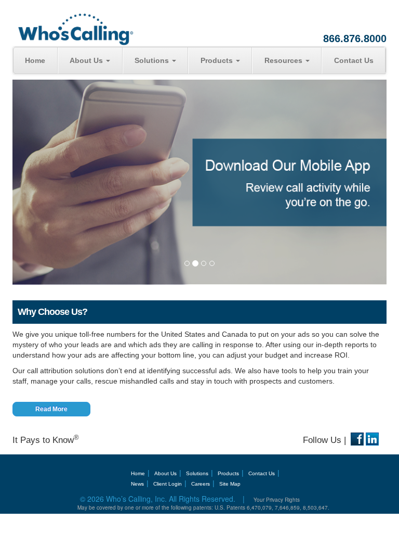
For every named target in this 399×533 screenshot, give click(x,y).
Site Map (230, 484)
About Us (87, 60)
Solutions (153, 60)
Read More (51, 409)
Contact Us (354, 60)
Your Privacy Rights (277, 499)
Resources (284, 60)
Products (218, 60)
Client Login (167, 484)
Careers (200, 484)
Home (35, 60)
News (137, 484)
